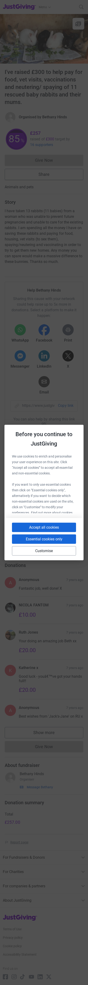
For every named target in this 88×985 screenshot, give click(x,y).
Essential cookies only (44, 539)
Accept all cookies (44, 527)
